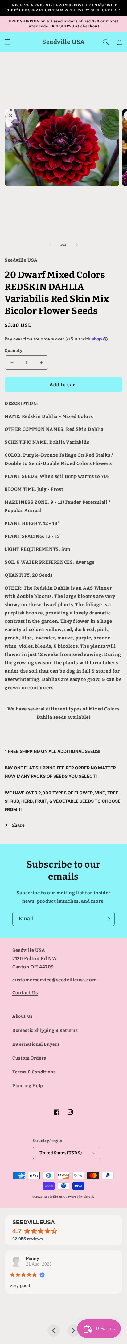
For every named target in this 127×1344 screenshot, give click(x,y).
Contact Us (25, 993)
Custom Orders (29, 1058)
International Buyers (36, 1044)
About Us (22, 1016)
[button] (7, 42)
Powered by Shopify (80, 1196)
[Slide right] (77, 245)
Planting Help (27, 1085)
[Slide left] (50, 245)
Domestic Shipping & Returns (45, 1030)
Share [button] (18, 825)
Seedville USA (54, 1196)
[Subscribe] (107, 919)
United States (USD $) (60, 1153)
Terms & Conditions (34, 1072)
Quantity (13, 350)
